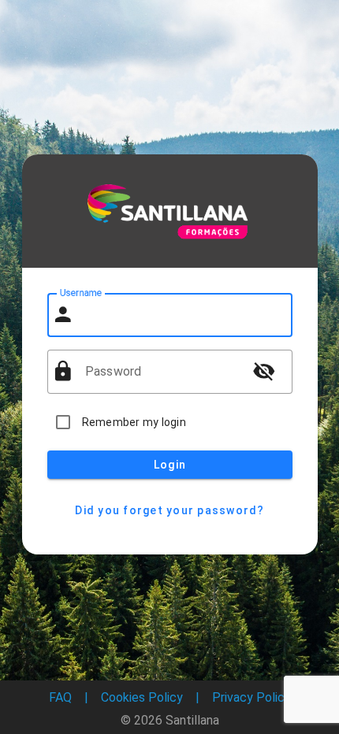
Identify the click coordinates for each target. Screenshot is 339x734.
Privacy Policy (251, 697)
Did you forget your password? (169, 510)
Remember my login (134, 422)
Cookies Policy (142, 697)
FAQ (60, 697)
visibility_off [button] (264, 371)
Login (169, 464)
